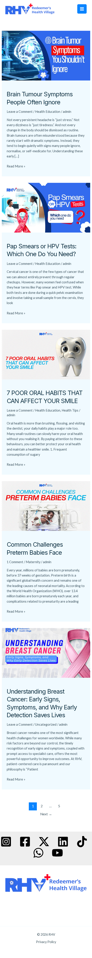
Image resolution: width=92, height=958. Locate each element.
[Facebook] (25, 841)
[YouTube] (57, 852)
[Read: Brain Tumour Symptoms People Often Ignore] (46, 55)
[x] (44, 841)
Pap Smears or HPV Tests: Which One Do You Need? (41, 250)
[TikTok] (82, 841)
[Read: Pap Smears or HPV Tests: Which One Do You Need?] (46, 207)
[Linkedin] (63, 841)
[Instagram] (6, 841)
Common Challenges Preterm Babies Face (35, 548)
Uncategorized (45, 724)
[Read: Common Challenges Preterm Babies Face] (46, 506)
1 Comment (15, 562)
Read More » (16, 166)
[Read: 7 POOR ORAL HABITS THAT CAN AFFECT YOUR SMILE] (46, 354)
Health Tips (70, 410)
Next (46, 814)
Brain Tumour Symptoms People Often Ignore (40, 98)
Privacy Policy (46, 942)
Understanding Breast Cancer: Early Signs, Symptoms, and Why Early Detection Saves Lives (42, 703)
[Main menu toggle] (82, 9)
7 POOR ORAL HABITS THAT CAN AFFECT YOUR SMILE (44, 397)
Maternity (33, 562)
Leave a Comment (20, 111)
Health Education (47, 111)
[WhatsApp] (38, 852)
